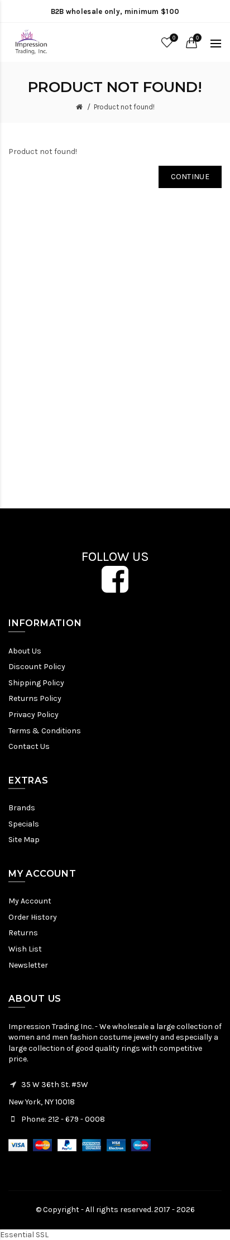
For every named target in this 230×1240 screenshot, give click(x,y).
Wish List (25, 949)
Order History (32, 917)
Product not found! (124, 107)
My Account (29, 901)
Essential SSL (24, 1234)
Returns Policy (34, 698)
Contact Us (29, 746)
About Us (24, 651)
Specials (23, 824)
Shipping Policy (36, 683)
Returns (23, 933)
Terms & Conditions (44, 731)
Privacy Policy (33, 714)
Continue (190, 176)
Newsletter (28, 965)
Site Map (24, 839)
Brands (21, 808)
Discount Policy (36, 666)
